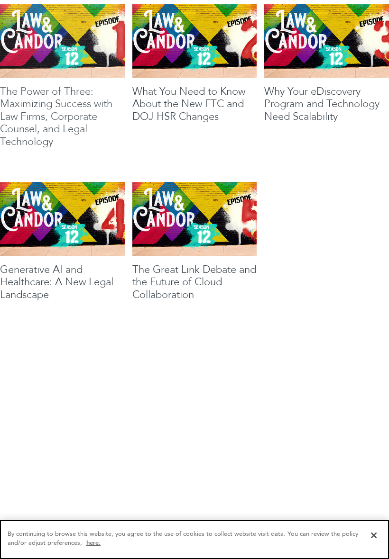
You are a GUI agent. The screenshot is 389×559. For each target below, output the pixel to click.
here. (93, 543)
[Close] (373, 535)
